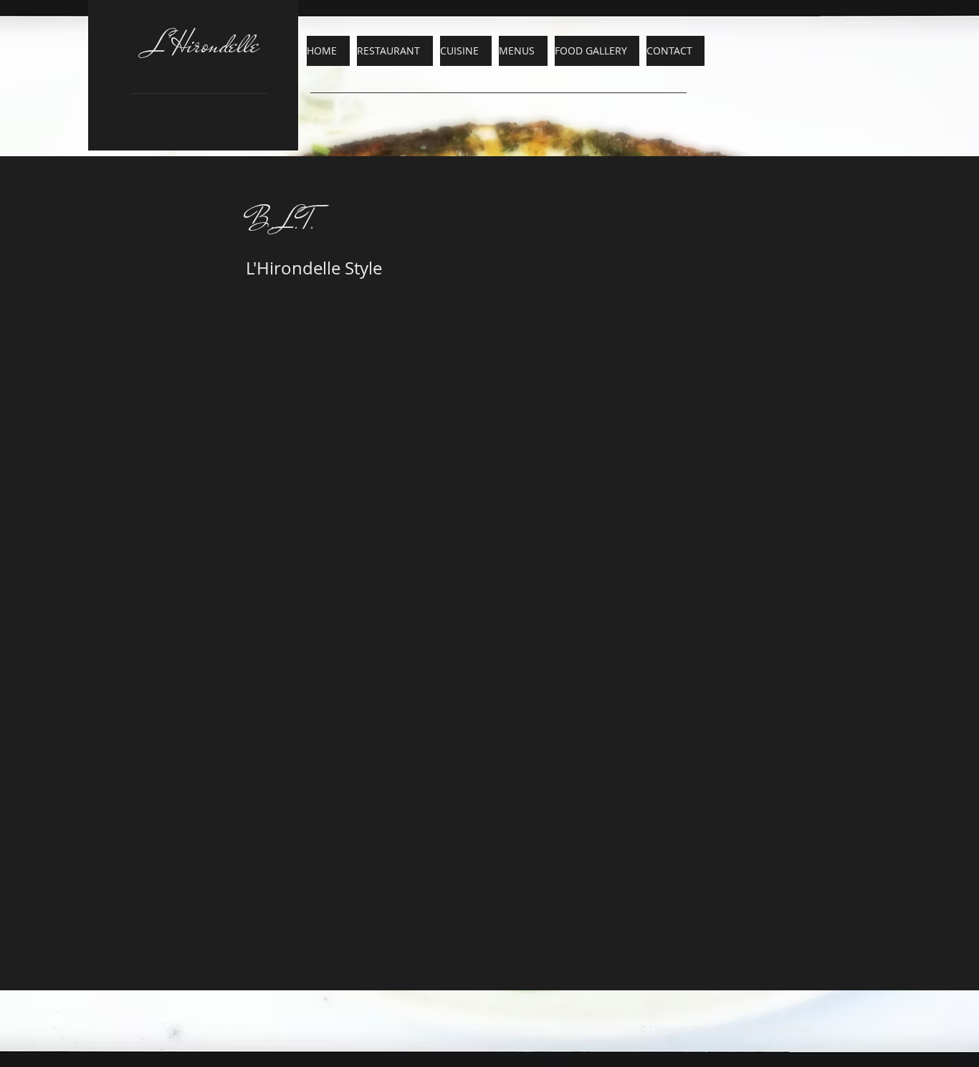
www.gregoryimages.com (763, 1029)
